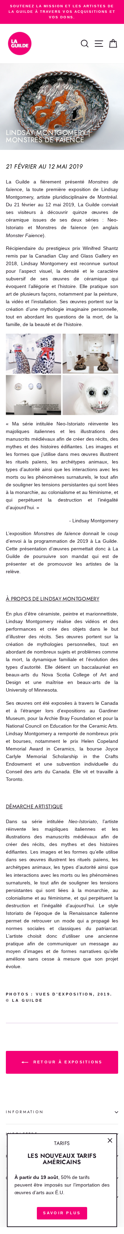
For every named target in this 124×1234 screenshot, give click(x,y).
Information (25, 1112)
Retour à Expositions (66, 1062)
